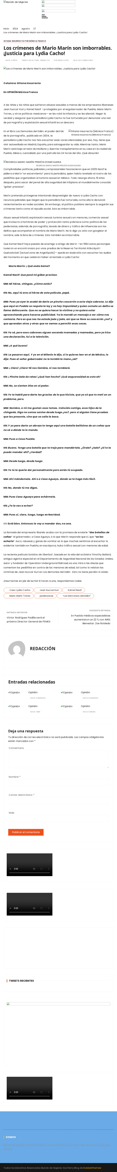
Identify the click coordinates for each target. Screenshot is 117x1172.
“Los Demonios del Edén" (77, 595)
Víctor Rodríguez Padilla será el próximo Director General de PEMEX (29, 619)
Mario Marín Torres (19, 595)
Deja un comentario (83, 60)
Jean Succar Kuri (49, 590)
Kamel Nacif (75, 590)
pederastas (46, 595)
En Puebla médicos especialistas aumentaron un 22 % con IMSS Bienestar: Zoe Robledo (90, 619)
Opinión (32, 692)
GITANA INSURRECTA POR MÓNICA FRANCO (25, 41)
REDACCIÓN (63, 60)
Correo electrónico (21, 795)
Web (11, 813)
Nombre (15, 777)
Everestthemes (92, 1167)
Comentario (16, 748)
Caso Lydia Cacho (19, 590)
